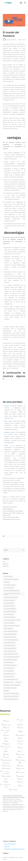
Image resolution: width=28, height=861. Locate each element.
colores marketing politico (10, 648)
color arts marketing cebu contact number (12, 594)
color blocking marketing (9, 608)
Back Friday (6, 582)
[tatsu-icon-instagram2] (8, 855)
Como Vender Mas (8, 682)
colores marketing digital (9, 637)
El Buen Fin (18, 682)
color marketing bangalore (10, 665)
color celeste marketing (9, 617)
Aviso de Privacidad (9, 844)
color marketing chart (9, 676)
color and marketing (8, 587)
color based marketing (9, 600)
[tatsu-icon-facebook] (3, 855)
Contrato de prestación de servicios (14, 849)
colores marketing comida (10, 634)
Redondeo (6, 690)
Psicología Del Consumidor (10, 687)
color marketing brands (9, 673)
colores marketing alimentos (10, 631)
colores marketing (8, 628)
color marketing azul (8, 662)
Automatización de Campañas (11, 579)
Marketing (6, 566)
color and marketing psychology (11, 590)
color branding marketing (10, 611)
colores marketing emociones (11, 639)
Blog (4, 29)
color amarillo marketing (9, 585)
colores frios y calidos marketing (11, 625)
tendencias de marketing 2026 (11, 696)
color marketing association (10, 659)
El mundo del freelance (11, 34)
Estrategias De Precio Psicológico (12, 685)
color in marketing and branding (11, 656)
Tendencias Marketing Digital (10, 699)
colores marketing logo (9, 642)
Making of (6, 563)
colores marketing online (10, 645)
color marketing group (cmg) (10, 679)
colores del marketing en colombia (12, 620)
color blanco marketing (9, 605)
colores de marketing (9, 622)
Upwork (6, 405)
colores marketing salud (9, 651)
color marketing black (9, 668)
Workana (6, 432)
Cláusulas (6, 846)
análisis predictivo (8, 576)
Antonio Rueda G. (12, 39)
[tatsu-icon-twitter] (6, 855)
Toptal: (6, 445)
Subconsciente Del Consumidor (11, 693)
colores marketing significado (11, 654)
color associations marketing (10, 597)
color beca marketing (9, 603)
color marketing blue (9, 670)
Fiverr (6, 421)
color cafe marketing (9, 614)
